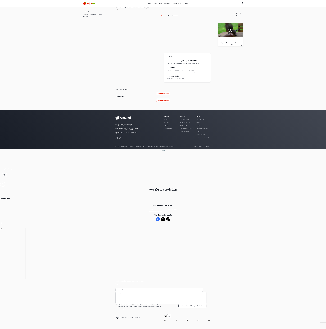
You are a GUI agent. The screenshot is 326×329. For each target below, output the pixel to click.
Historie (231, 44)
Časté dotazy (200, 119)
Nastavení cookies (198, 146)
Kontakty (166, 119)
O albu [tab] (168, 16)
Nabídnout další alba (163, 93)
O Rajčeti (166, 116)
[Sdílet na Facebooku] (157, 219)
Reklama (182, 116)
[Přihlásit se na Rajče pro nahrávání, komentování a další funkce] (242, 3)
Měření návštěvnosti (186, 128)
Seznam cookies (184, 131)
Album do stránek (185, 122)
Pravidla (198, 125)
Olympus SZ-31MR (174, 71)
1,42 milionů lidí (120, 134)
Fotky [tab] (161, 16)
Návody (198, 122)
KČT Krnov (118, 319)
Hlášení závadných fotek (203, 138)
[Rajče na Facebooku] (117, 138)
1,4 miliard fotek (124, 132)
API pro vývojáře (184, 125)
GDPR (198, 131)
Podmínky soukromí (202, 128)
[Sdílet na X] (163, 219)
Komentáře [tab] (175, 16)
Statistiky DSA (168, 128)
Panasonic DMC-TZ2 (188, 71)
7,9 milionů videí (133, 132)
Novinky (166, 122)
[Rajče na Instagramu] (120, 138)
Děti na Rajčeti (200, 134)
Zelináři (166, 125)
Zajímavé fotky (184, 119)
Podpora (198, 116)
